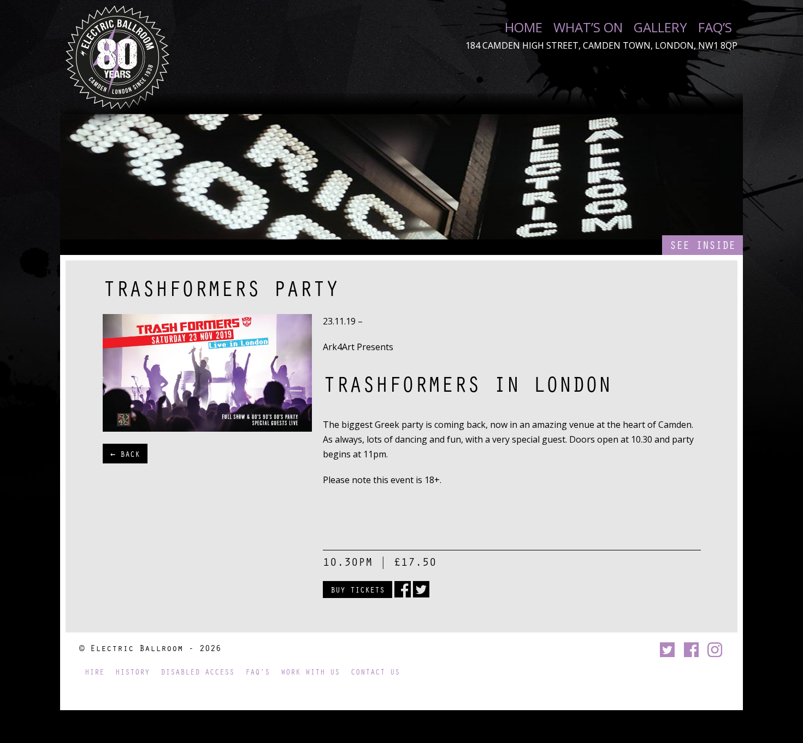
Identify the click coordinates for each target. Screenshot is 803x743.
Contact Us (375, 671)
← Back (125, 453)
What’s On (588, 27)
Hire (94, 671)
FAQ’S (715, 27)
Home (523, 27)
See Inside (702, 244)
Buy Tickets (357, 589)
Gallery (660, 27)
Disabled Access (197, 671)
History (132, 671)
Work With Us (310, 671)
